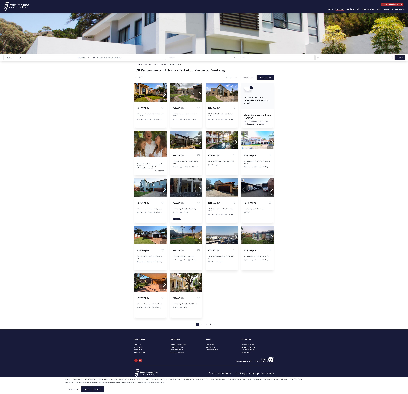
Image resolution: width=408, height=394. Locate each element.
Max (318, 58)
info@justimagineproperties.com (256, 373)
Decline (86, 389)
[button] (164, 94)
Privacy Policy (298, 379)
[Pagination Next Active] (145, 77)
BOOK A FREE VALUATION (392, 4)
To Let (155, 64)
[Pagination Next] (214, 324)
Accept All (98, 389)
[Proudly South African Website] (264, 359)
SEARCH (400, 58)
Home (138, 64)
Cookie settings (73, 389)
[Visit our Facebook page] (136, 360)
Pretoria (163, 64)
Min (244, 58)
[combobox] (105, 58)
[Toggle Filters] (392, 57)
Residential (147, 64)
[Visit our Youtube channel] (140, 360)
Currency (171, 58)
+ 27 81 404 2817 (221, 373)
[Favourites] (163, 108)
